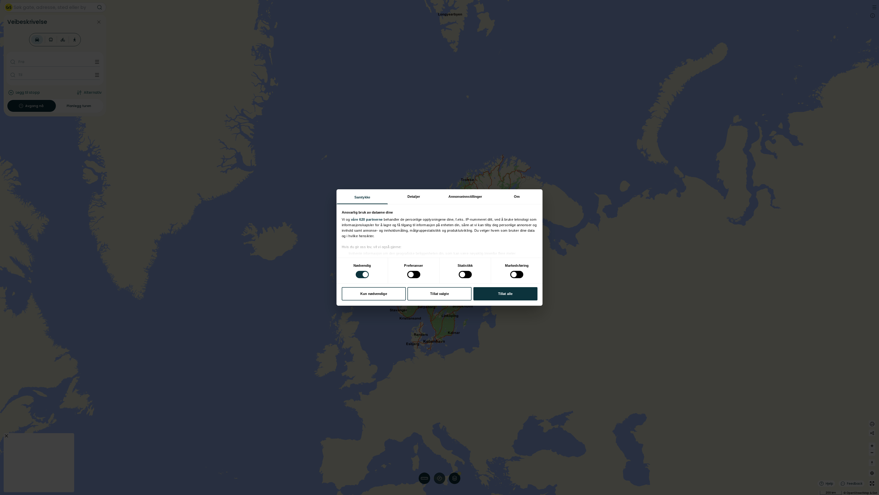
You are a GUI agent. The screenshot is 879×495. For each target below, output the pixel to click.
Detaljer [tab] (413, 196)
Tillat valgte (439, 294)
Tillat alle (505, 294)
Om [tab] (517, 196)
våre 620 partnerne (367, 219)
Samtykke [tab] (362, 197)
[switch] (413, 274)
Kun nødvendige (373, 294)
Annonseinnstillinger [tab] (465, 196)
